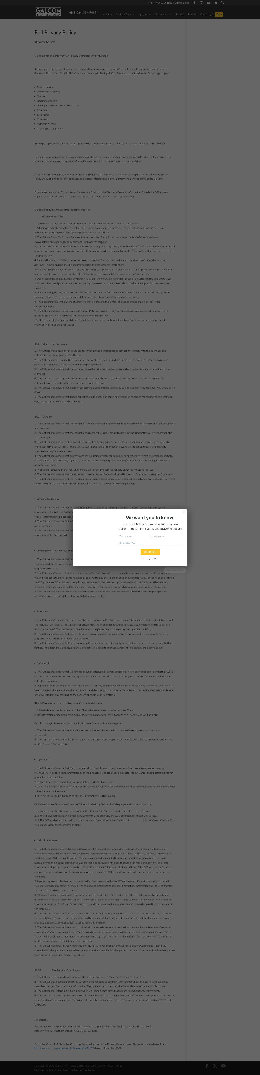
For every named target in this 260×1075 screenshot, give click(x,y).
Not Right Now (150, 558)
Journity (179, 570)
